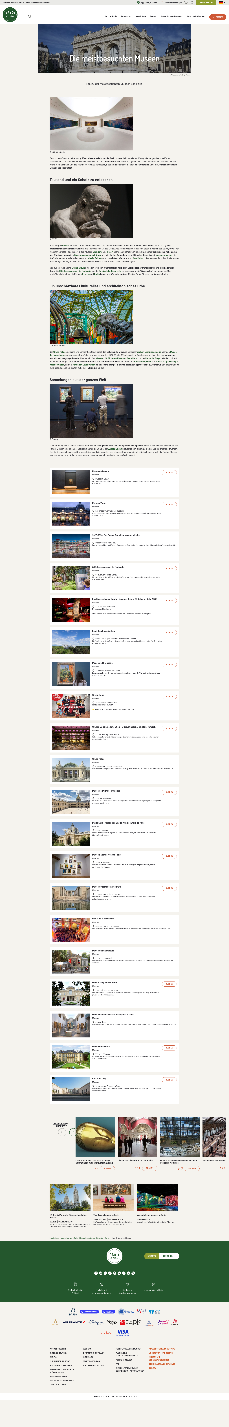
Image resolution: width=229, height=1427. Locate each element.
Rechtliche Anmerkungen (128, 1349)
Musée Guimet (95, 258)
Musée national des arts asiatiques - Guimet (113, 1014)
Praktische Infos (91, 1361)
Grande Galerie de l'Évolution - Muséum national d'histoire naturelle (124, 727)
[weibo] (128, 1273)
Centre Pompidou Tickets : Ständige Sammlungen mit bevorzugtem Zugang (94, 1161)
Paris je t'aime (54, 1238)
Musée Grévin (78, 268)
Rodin (97, 274)
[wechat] (119, 1273)
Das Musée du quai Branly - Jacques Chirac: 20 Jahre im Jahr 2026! (124, 599)
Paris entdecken (58, 1349)
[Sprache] (222, 2)
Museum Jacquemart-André (87, 255)
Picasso (86, 274)
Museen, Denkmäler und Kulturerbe (91, 1238)
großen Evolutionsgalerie (149, 352)
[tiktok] (110, 1273)
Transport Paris (58, 1385)
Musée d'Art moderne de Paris (106, 887)
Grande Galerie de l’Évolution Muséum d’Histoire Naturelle (178, 1161)
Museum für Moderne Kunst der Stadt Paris (116, 358)
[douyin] (123, 1273)
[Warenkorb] (186, 2)
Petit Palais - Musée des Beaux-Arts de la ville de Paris (118, 823)
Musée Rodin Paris (101, 1046)
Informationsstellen (93, 1353)
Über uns (87, 1349)
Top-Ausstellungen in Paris (106, 1215)
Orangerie (97, 252)
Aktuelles (88, 1357)
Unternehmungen (58, 1353)
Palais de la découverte (110, 271)
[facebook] (96, 1273)
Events (53, 1357)
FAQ (117, 1364)
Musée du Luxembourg (103, 950)
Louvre (65, 245)
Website (152, 1256)
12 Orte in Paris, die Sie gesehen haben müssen (68, 1216)
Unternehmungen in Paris (69, 1238)
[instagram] (100, 1273)
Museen (107, 1238)
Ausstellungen (115, 449)
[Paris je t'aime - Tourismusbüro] (10, 14)
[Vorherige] (62, 1132)
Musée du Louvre (100, 471)
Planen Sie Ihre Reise (60, 1361)
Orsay (110, 252)
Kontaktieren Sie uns (93, 1365)
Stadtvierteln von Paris (62, 1380)
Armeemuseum (164, 255)
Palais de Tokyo (152, 358)
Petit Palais (138, 258)
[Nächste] (73, 1132)
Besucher (168, 1256)
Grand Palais (59, 352)
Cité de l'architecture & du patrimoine (135, 1160)
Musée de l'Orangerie (102, 663)
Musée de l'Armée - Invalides (106, 791)
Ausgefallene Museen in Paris (151, 1215)
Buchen (169, 473)
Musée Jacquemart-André (104, 982)
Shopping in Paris (58, 1376)
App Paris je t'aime (149, 3)
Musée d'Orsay (99, 503)
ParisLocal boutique (173, 3)
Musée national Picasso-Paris (106, 855)
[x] (133, 1273)
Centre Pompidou (142, 361)
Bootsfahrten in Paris (61, 1365)
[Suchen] (29, 16)
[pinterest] (114, 1273)
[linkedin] (105, 1273)
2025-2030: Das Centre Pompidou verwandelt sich (116, 535)
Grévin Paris (98, 695)
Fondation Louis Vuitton (84, 364)
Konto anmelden (124, 1360)
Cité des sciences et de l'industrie (75, 271)
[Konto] (192, 2)
